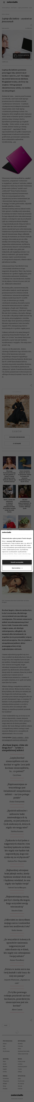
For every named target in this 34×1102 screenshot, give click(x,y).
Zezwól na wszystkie (17, 562)
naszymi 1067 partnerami (15, 541)
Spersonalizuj (16, 568)
